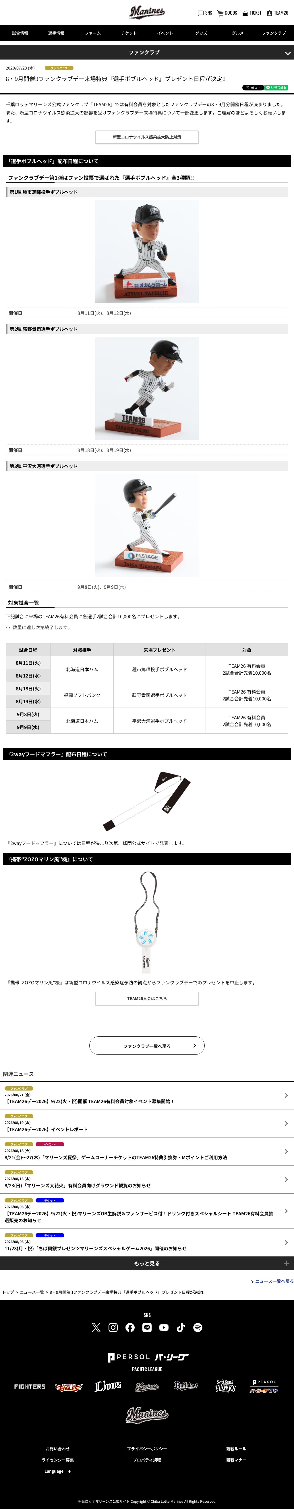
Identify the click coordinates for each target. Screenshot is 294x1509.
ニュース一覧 (32, 1292)
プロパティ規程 (147, 1460)
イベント (165, 33)
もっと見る (147, 1263)
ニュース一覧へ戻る (274, 1281)
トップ (8, 1292)
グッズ (201, 33)
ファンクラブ (274, 33)
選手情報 (56, 33)
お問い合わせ (58, 1448)
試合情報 (20, 33)
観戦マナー (236, 1460)
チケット (129, 33)
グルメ (238, 33)
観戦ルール (236, 1448)
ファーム (93, 33)
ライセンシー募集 (58, 1460)
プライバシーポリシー (147, 1448)
